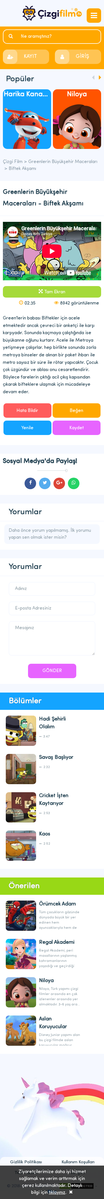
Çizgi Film (52, 13)
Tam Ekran (54, 292)
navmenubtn (94, 15)
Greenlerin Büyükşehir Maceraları (62, 162)
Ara (11, 36)
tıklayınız (57, 1192)
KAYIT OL (30, 59)
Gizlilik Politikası (26, 1162)
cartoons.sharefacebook (30, 483)
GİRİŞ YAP (82, 59)
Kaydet (76, 428)
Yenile (27, 428)
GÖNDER (52, 671)
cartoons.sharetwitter (45, 483)
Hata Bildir (27, 411)
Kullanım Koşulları (78, 1162)
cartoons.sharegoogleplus (59, 483)
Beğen (76, 411)
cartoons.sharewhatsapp (73, 483)
